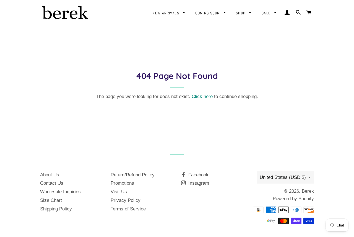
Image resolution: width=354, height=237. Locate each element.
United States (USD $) (283, 177)
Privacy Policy (125, 200)
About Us (49, 174)
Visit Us (119, 191)
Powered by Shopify (293, 198)
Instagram (198, 183)
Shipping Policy (56, 209)
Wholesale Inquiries (60, 191)
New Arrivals (166, 13)
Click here (202, 96)
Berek (308, 191)
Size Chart (51, 200)
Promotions (122, 183)
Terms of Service (128, 209)
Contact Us (51, 183)
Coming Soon (208, 13)
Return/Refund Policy (133, 174)
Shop (241, 13)
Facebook (198, 174)
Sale (267, 13)
